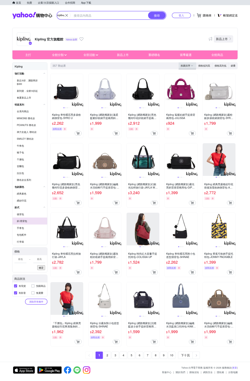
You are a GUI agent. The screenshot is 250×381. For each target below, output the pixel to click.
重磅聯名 (154, 55)
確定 (41, 267)
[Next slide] (80, 90)
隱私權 (220, 372)
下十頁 (185, 355)
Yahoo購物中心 (32, 15)
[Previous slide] (53, 90)
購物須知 (194, 372)
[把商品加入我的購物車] (78, 133)
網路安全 (208, 372)
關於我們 (180, 372)
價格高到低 (220, 65)
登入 (181, 15)
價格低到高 (204, 65)
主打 (28, 55)
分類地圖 (233, 372)
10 (171, 355)
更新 (234, 367)
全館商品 (217, 55)
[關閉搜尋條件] (66, 15)
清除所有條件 (36, 301)
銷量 (233, 65)
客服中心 (166, 372)
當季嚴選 (186, 55)
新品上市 (222, 39)
